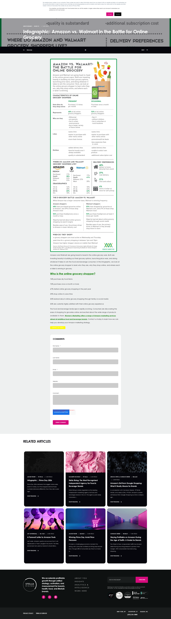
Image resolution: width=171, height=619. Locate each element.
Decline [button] (118, 14)
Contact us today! (58, 327)
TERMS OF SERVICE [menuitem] (41, 613)
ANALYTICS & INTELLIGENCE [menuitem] (82, 586)
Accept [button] (110, 14)
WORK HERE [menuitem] (81, 591)
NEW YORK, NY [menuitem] (121, 611)
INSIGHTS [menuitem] (79, 581)
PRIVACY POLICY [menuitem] (28, 613)
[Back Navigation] (85, 50)
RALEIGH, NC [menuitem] (144, 611)
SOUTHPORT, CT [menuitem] (133, 611)
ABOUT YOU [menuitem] (81, 578)
